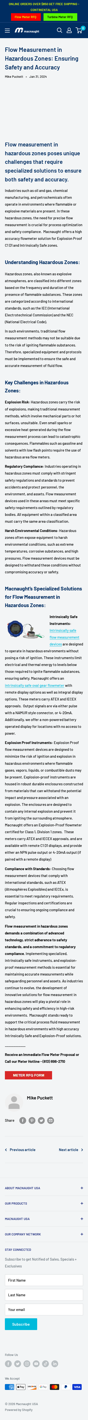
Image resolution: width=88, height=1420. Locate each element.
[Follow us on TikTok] (45, 1363)
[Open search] (59, 30)
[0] (79, 30)
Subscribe (21, 1324)
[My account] (69, 30)
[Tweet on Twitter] (41, 1120)
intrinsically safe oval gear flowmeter (34, 685)
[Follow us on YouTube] (36, 1363)
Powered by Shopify (19, 1410)
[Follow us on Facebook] (8, 1363)
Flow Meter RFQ (25, 17)
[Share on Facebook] (22, 1120)
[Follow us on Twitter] (17, 1363)
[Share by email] (50, 1120)
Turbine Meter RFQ (60, 17)
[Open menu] (7, 31)
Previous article (22, 1149)
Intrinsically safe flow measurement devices (64, 637)
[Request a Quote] (28, 1071)
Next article (68, 1149)
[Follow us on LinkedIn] (54, 1363)
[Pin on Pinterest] (32, 1120)
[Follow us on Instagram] (26, 1363)
